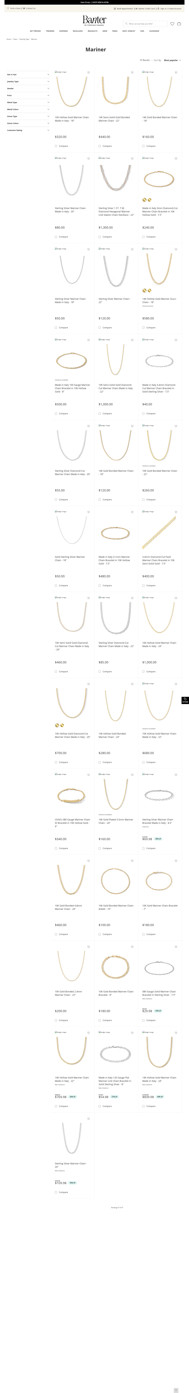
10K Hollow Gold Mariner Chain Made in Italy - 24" (159, 644)
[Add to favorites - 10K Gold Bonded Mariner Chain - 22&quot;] (176, 426)
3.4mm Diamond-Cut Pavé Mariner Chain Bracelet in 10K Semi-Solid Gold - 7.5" (158, 560)
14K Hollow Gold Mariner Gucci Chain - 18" (159, 300)
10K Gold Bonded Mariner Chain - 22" (159, 472)
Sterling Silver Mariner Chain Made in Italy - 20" (70, 210)
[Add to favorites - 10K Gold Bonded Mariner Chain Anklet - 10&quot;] (132, 860)
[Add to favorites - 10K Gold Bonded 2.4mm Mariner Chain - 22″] (88, 946)
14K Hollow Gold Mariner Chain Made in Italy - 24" (159, 1079)
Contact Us (30, 8)
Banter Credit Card (147, 8)
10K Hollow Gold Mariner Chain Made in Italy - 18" (72, 119)
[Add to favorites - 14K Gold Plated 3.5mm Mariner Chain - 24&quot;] (132, 774)
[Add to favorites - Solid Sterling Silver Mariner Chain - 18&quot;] (88, 512)
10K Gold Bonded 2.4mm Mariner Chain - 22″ (68, 993)
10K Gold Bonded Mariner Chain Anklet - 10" (116, 907)
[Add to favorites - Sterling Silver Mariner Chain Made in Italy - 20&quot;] (88, 158)
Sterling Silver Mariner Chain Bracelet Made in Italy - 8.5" (157, 821)
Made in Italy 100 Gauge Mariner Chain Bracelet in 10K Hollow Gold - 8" (72, 388)
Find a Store (15, 8)
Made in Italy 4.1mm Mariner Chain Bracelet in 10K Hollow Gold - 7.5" (114, 560)
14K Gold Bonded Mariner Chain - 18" (159, 119)
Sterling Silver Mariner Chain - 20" (71, 1165)
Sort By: (157, 60)
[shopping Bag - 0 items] (179, 24)
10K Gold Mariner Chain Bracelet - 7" (160, 907)
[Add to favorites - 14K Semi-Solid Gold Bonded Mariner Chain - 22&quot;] (132, 72)
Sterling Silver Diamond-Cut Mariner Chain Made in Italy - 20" (72, 472)
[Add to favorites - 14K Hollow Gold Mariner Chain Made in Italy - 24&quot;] (176, 1032)
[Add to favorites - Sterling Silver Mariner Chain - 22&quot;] (132, 249)
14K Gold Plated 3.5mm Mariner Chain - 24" (116, 821)
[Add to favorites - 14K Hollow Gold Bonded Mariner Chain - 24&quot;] (132, 684)
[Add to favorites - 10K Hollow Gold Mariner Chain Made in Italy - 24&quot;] (176, 598)
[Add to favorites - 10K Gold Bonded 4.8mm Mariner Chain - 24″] (88, 860)
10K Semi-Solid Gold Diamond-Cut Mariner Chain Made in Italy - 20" (72, 646)
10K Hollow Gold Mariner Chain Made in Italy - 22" (159, 735)
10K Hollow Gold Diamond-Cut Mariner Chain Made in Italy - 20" (72, 735)
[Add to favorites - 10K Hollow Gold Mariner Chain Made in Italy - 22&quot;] (176, 684)
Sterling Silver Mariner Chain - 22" (115, 300)
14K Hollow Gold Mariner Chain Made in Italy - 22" (72, 1079)
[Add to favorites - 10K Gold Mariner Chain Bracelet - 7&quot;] (176, 860)
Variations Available (61, 380)
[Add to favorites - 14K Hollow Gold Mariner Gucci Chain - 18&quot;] (176, 249)
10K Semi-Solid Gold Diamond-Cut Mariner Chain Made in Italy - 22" (116, 388)
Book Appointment (125, 8)
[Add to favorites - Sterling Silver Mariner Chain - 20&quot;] (88, 1118)
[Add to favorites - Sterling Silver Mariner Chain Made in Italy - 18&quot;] (88, 249)
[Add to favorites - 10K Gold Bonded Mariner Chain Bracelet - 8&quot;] (132, 946)
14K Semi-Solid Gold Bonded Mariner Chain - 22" (114, 119)
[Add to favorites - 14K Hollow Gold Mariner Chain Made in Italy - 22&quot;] (88, 1032)
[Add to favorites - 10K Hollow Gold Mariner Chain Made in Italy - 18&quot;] (88, 72)
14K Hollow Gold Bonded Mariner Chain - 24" (112, 735)
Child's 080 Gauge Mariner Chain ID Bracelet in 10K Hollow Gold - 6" (72, 823)
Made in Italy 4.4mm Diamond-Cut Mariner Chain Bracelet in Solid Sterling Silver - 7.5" (159, 388)
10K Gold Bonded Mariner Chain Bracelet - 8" (116, 993)
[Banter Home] (94, 21)
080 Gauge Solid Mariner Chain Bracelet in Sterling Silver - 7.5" (159, 993)
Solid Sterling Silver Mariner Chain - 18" (70, 558)
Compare (63, 145)
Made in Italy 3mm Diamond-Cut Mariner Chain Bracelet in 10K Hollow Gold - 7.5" (160, 211)
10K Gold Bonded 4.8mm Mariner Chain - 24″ (68, 907)
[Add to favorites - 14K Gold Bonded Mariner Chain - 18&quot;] (176, 72)
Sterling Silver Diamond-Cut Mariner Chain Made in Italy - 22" (116, 644)
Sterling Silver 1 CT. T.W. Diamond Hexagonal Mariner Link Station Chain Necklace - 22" (116, 211)
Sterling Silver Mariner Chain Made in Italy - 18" (70, 300)
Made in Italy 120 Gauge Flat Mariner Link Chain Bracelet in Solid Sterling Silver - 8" (115, 1081)
